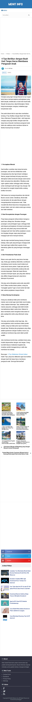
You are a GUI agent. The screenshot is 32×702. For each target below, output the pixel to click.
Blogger (19, 699)
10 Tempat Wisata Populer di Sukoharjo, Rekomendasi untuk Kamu (8, 442)
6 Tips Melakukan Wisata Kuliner (18, 354)
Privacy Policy (7, 678)
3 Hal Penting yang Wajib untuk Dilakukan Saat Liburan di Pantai (22, 414)
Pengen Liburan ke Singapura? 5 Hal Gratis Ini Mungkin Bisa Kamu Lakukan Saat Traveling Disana (22, 443)
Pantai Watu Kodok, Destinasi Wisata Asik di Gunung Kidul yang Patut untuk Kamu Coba (15, 453)
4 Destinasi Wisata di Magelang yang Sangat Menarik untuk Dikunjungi (17, 447)
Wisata (9, 72)
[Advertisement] (16, 34)
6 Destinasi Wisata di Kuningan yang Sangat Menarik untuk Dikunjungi (8, 414)
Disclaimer (6, 676)
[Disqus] (16, 478)
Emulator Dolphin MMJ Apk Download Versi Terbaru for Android (18, 580)
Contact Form (7, 674)
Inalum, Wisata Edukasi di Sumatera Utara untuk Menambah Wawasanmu (22, 428)
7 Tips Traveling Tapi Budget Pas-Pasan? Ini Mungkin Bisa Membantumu (7, 428)
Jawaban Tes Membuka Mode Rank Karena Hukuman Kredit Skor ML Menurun (20, 573)
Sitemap (5, 681)
